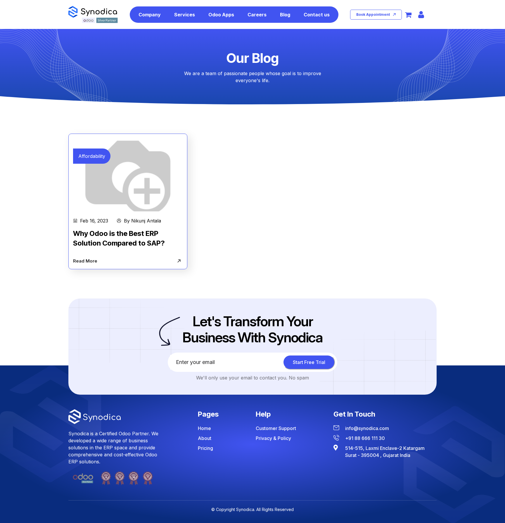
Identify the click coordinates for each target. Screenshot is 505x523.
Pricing (205, 448)
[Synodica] (93, 14)
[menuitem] (149, 14)
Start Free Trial (309, 362)
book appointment (373, 14)
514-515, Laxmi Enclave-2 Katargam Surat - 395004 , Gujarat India (385, 451)
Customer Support (276, 428)
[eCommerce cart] (408, 14)
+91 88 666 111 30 (365, 438)
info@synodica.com (367, 428)
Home (204, 428)
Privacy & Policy (273, 438)
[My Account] (421, 14)
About (204, 438)
